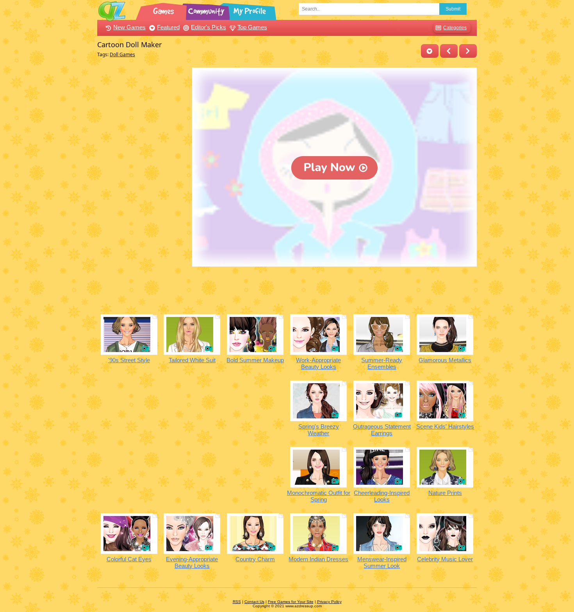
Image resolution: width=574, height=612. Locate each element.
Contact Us (254, 602)
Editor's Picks (208, 27)
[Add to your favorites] (430, 51)
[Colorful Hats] (468, 51)
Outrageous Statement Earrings (382, 429)
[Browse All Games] (164, 10)
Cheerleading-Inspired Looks (382, 496)
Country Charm (255, 559)
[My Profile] (250, 10)
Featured (168, 27)
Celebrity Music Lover (445, 559)
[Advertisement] (142, 185)
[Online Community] (207, 10)
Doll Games (122, 54)
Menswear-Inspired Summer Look (381, 562)
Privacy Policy (329, 602)
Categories (455, 27)
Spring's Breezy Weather (318, 429)
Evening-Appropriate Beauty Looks (192, 562)
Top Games (252, 27)
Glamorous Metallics (445, 360)
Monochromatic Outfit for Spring (318, 496)
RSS (237, 602)
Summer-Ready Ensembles (381, 363)
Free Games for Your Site (291, 602)
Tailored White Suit (192, 360)
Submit (453, 9)
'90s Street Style (129, 360)
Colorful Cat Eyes (129, 559)
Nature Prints (445, 492)
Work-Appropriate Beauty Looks (318, 363)
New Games (129, 27)
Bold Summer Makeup (255, 360)
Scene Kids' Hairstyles (445, 426)
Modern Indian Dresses (318, 559)
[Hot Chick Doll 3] (449, 51)
